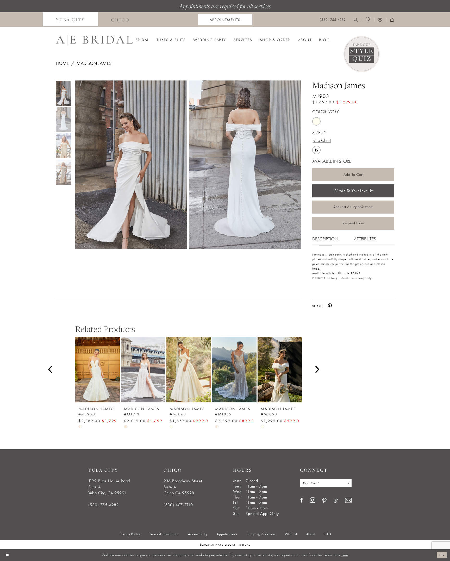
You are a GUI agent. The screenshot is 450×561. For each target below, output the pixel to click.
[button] (380, 19)
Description (325, 239)
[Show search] (356, 19)
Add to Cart (353, 174)
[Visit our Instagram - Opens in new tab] (312, 500)
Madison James (94, 63)
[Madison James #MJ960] (97, 369)
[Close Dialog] (7, 555)
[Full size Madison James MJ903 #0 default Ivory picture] (131, 164)
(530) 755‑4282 (103, 505)
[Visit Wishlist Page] (368, 19)
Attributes (365, 239)
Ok (441, 555)
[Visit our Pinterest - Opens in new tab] (324, 500)
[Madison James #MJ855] (234, 369)
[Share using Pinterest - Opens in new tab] (330, 306)
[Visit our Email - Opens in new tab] (348, 500)
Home (62, 63)
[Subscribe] (347, 483)
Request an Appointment (353, 206)
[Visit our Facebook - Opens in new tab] (301, 500)
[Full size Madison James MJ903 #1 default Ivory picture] (245, 164)
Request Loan (353, 223)
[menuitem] (70, 19)
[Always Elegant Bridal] (94, 40)
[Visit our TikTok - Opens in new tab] (336, 500)
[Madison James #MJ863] (188, 369)
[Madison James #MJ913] (143, 369)
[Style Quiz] (361, 54)
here (344, 555)
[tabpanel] (130, 164)
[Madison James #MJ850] (280, 369)
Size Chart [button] (321, 140)
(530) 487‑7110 (178, 505)
